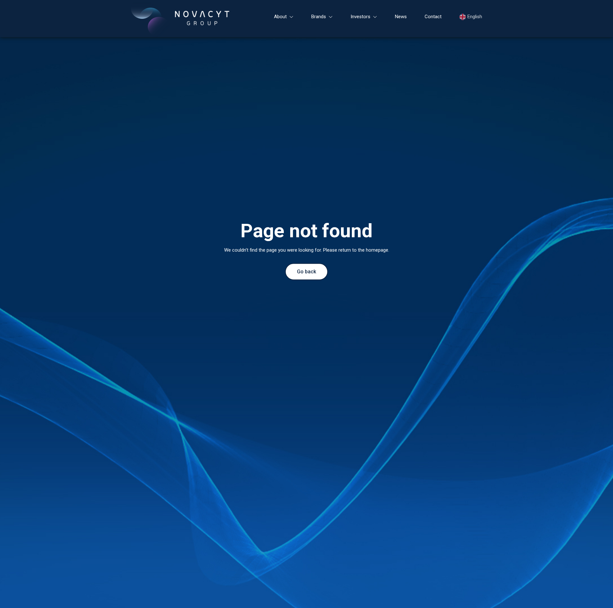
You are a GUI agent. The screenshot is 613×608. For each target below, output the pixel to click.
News (401, 16)
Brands (318, 16)
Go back (306, 272)
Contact (433, 16)
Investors (360, 16)
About (280, 16)
